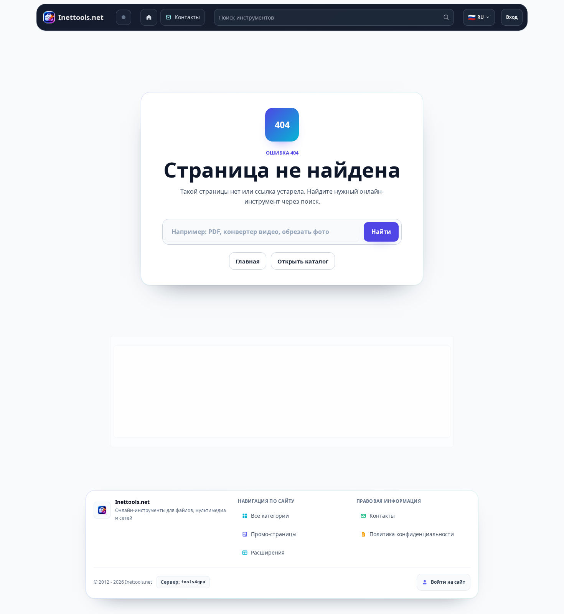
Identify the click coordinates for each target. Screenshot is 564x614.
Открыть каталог (302, 261)
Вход (512, 17)
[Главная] (148, 17)
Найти (381, 231)
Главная (248, 261)
